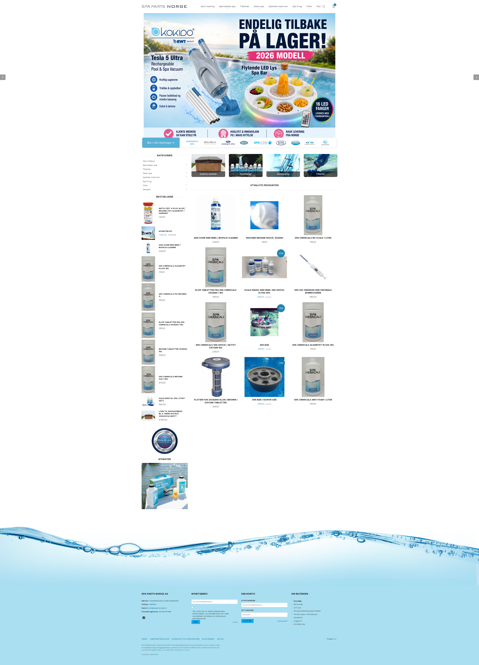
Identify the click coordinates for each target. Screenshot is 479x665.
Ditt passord (247, 610)
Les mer (235, 622)
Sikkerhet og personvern (186, 639)
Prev (2, 77)
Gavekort (298, 617)
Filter (145, 185)
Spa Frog (147, 181)
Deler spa (147, 173)
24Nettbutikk (154, 654)
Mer (319, 6)
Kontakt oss (299, 624)
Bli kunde (298, 604)
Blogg (220, 639)
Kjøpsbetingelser (159, 639)
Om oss (297, 607)
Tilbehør (147, 169)
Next (476, 77)
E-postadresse (248, 600)
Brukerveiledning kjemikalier (307, 611)
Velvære (147, 189)
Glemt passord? (283, 621)
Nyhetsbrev (208, 639)
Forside (297, 601)
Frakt (145, 639)
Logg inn (298, 621)
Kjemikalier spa (150, 165)
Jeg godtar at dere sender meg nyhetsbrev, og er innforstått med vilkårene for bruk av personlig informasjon (210, 615)
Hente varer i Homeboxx (305, 614)
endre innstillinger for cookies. (180, 650)
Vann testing (149, 161)
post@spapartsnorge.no (157, 608)
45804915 (152, 604)
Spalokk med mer (151, 177)
